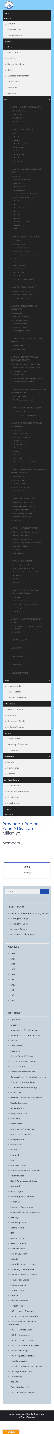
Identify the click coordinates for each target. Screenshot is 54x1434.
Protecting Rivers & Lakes (21, 331)
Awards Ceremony (17, 697)
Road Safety (18, 458)
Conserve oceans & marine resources (25, 532)
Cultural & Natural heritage (23, 437)
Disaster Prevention (19, 1103)
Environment (17, 430)
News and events (15, 709)
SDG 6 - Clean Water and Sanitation (24, 307)
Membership (13, 768)
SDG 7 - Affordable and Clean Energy (26, 340)
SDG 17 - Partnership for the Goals (26, 621)
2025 (12, 959)
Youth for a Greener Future (22, 517)
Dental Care (18, 215)
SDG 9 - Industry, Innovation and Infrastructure (28, 391)
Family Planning (19, 190)
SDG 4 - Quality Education (26, 236)
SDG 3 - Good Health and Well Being (27, 171)
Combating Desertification (22, 1071)
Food (14, 133)
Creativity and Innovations (22, 1082)
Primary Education (20, 244)
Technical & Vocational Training (25, 255)
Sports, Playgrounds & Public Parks (26, 462)
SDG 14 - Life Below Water (25, 528)
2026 (12, 953)
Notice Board (9, 704)
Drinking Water (18, 313)
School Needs (19, 276)
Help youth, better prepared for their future (27, 378)
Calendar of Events (16, 721)
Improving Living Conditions (23, 1196)
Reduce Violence (18, 1285)
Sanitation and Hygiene (21, 317)
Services (16, 451)
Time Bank (16, 597)
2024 (12, 964)
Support (11, 773)
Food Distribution (20, 147)
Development (17, 151)
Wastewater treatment (20, 546)
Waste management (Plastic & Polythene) (27, 543)
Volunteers (12, 87)
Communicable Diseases (22, 180)
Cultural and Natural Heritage (23, 1087)
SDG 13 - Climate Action (24, 498)
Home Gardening (20, 154)
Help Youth (15, 1186)
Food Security (18, 137)
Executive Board (14, 52)
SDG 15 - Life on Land (23, 561)
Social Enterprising (19, 122)
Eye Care (17, 218)
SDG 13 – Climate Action (21, 1330)
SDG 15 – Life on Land (19, 1335)
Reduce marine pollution (21, 536)
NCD (15, 229)
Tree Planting (17, 579)
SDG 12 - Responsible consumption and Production (28, 471)
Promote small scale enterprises (24, 400)
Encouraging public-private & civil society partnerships (26, 627)
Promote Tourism (19, 375)
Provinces (11, 58)
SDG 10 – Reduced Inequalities (24, 1316)
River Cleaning (18, 553)
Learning (7, 733)
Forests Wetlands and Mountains (25, 1170)
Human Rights (18, 608)
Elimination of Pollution (21, 320)
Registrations (13, 803)
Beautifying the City (21, 434)
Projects (18, 648)
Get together (15, 692)
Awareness (16, 176)
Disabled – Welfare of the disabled (24, 415)
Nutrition (17, 140)
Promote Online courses (22, 251)
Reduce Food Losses (19, 1280)
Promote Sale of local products (23, 382)
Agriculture (18, 161)
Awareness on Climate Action (23, 503)
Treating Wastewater (20, 324)
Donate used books (20, 272)
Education (15, 1118)
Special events (14, 686)
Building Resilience (19, 111)
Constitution (13, 797)
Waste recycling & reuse (21, 487)
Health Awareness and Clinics (23, 1181)
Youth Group (13, 81)
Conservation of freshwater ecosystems (26, 572)
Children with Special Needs (24, 279)
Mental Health (19, 183)
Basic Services (19, 455)
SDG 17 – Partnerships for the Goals (26, 1345)
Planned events (20, 673)
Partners (7, 809)
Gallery (7, 680)
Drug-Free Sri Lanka (21, 201)
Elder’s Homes (17, 115)
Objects (7, 41)
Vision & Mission (14, 35)
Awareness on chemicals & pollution (26, 194)
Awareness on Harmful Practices (25, 1035)
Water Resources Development (23, 513)
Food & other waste (19, 480)
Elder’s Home (16, 1123)
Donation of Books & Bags (22, 934)
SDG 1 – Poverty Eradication (27, 107)
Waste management (21, 444)
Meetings (17, 664)
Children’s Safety (18, 1066)
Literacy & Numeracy (21, 265)
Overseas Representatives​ (19, 76)
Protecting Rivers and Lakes (22, 1269)
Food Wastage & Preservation (24, 144)
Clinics (15, 204)
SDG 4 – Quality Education (22, 1356)
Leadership (17, 632)
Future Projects (21, 656)
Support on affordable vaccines (25, 208)
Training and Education (22, 248)
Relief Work (15, 1295)
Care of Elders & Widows (21, 412)
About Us (8, 18)
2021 (12, 979)
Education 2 (17, 258)
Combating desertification (22, 565)
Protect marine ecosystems (22, 539)
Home (6, 13)
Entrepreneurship (18, 1139)
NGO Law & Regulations (18, 791)
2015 (12, 995)
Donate (10, 762)
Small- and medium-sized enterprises (26, 368)
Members (8, 47)
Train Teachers (19, 269)
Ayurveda (17, 211)
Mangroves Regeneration (21, 1207)
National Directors (15, 64)
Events (6, 99)
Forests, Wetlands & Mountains (23, 568)
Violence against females (21, 291)
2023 (12, 969)
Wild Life (16, 582)
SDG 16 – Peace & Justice (22, 1340)
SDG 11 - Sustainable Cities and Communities (26, 425)
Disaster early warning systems (24, 506)
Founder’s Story (14, 29)
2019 (12, 990)
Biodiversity (17, 575)
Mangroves (17, 550)
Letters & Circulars (15, 727)
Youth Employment (19, 371)
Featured (14, 1155)
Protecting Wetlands (20, 327)
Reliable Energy (18, 346)
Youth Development (21, 262)
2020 (12, 985)
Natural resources (19, 477)
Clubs (10, 70)
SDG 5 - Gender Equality (25, 287)
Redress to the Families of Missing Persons (29, 913)
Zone (8, 828)
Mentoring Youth (18, 1222)
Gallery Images (17, 1176)
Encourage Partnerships (21, 1134)
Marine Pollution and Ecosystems (25, 1212)
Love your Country (18, 929)
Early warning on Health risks (24, 197)
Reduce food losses (19, 491)
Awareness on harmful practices (24, 295)
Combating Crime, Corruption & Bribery (26, 604)
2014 (12, 1000)
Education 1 (17, 241)
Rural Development (19, 118)
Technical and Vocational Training (26, 1366)
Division (25, 828)
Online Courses (14, 738)
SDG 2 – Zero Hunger (23, 129)
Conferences (13, 750)
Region (32, 824)
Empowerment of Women (21, 298)
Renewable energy (19, 349)
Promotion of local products (23, 1264)
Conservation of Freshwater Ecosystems (28, 1077)
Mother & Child (19, 225)
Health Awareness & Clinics (23, 222)
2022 (12, 974)
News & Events (20, 640)
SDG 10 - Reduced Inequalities (27, 407)
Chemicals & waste (19, 484)
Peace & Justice (18, 611)
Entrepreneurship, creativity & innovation (27, 364)
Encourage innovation (20, 396)
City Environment (20, 441)
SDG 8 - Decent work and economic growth (24, 358)
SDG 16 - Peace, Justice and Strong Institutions (25, 592)
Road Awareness (20, 187)
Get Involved (9, 756)
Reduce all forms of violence (22, 601)
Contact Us (8, 814)
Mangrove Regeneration (21, 510)
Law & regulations (11, 780)
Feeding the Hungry (19, 918)
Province (11, 824)
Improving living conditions (23, 448)
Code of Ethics (14, 785)
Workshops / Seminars (17, 744)
